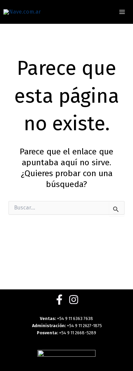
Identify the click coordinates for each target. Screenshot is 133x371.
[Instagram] (74, 299)
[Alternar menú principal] (122, 12)
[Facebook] (59, 299)
